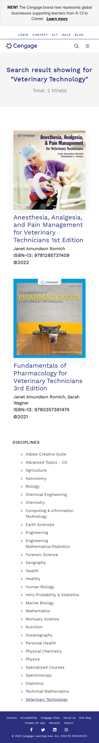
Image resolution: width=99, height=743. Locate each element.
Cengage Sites (50, 718)
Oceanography (39, 635)
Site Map (85, 718)
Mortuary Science (42, 619)
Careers (12, 718)
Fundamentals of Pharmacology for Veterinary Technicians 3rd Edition (48, 377)
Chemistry (35, 502)
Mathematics (38, 610)
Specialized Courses (45, 667)
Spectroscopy (39, 675)
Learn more (57, 18)
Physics (33, 659)
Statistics (35, 683)
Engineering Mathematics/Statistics (48, 543)
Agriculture (36, 470)
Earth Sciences (40, 524)
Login (23, 34)
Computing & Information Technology (49, 513)
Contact (40, 34)
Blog (79, 34)
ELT (55, 34)
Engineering (37, 532)
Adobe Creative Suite (46, 454)
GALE (66, 34)
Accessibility (28, 718)
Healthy (33, 578)
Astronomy (36, 478)
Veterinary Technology (47, 699)
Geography (36, 562)
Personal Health (41, 643)
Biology (33, 486)
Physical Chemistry (44, 651)
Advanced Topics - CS (46, 462)
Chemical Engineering (46, 494)
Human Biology (40, 586)
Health (32, 570)
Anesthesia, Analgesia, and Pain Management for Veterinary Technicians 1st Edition (48, 229)
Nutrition (34, 627)
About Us (69, 718)
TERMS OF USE (35, 723)
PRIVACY (54, 723)
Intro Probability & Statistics (52, 594)
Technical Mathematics (47, 691)
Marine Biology (40, 603)
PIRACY (68, 723)
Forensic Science (42, 554)
